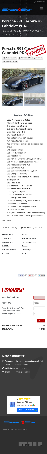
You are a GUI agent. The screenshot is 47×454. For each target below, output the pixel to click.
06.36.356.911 (40, 2)
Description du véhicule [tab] (23, 115)
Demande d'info (11, 58)
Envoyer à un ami (11, 62)
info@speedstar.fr (23, 372)
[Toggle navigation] (41, 8)
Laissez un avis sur (26, 409)
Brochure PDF (26, 58)
